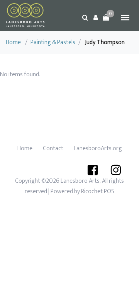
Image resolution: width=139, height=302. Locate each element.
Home (13, 42)
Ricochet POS (97, 191)
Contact (53, 148)
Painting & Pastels (53, 42)
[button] (95, 17)
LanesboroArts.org (98, 148)
